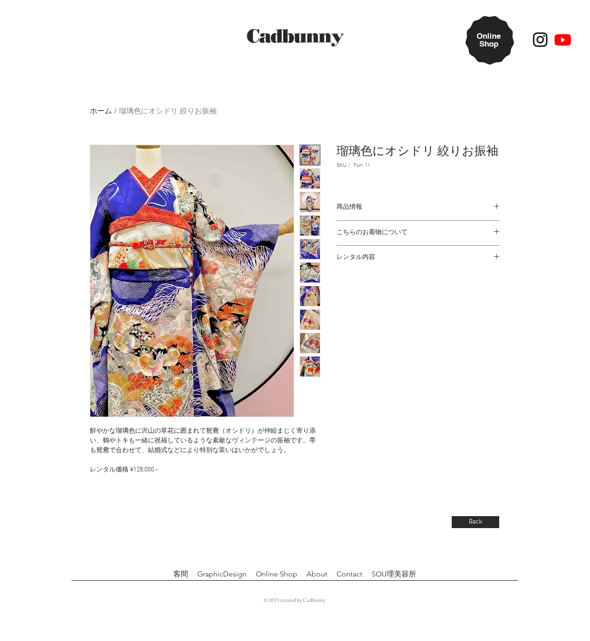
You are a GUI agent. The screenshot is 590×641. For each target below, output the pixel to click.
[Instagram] (540, 39)
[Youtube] (562, 39)
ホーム (101, 111)
